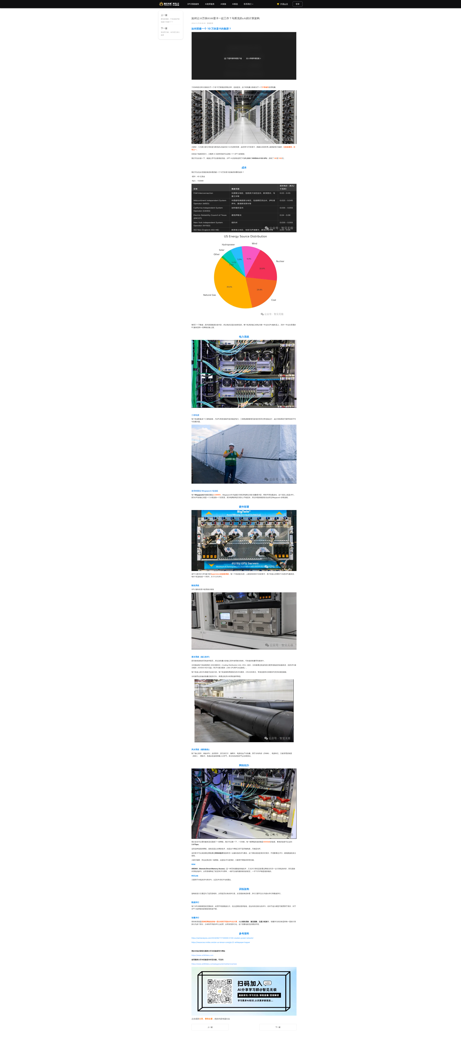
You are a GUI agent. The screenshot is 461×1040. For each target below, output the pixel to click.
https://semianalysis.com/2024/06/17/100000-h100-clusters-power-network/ (222, 938)
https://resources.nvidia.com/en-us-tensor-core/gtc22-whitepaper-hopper (220, 942)
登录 (298, 4)
